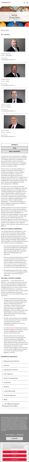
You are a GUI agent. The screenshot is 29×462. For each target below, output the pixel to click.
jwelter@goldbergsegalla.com (8, 85)
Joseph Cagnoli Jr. (6, 53)
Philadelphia (9, 55)
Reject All (14, 455)
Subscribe (14, 438)
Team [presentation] (14, 148)
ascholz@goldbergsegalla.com (8, 110)
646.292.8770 (4, 109)
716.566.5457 (4, 83)
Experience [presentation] (14, 145)
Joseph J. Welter (5, 79)
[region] (14, 452)
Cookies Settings (14, 451)
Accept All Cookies (14, 459)
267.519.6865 (4, 58)
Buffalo (7, 81)
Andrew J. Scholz (5, 105)
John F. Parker (5, 130)
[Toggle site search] (24, 2)
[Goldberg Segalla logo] (6, 3)
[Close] (26, 444)
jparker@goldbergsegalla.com (8, 136)
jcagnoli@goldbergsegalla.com (8, 59)
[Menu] (26, 2)
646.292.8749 (4, 134)
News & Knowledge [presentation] (14, 151)
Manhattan (8, 106)
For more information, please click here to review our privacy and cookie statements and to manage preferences (13, 448)
